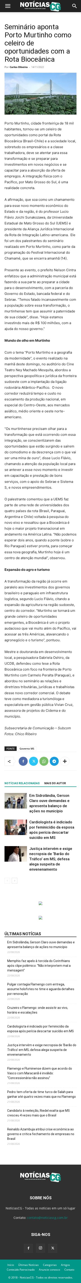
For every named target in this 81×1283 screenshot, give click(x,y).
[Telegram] (54, 761)
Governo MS (27, 748)
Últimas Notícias (28, 1265)
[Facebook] (23, 761)
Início (10, 1265)
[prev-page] (7, 880)
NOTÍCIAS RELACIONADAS (22, 783)
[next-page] (14, 880)
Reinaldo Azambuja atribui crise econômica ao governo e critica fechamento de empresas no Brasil (40, 1134)
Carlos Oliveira (19, 67)
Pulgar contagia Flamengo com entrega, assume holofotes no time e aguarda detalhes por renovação (40, 989)
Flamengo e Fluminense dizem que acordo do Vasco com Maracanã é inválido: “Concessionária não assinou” (39, 1073)
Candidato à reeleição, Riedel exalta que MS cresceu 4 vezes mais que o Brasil (38, 1113)
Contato (69, 1270)
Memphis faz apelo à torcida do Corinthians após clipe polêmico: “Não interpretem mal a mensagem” (39, 965)
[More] (65, 761)
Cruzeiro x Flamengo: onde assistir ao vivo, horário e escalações (37, 1010)
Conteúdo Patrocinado (21, 1270)
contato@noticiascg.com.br (47, 1217)
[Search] (74, 6)
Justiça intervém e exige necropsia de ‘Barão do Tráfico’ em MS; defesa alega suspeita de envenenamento (50, 859)
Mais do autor (55, 783)
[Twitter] (33, 761)
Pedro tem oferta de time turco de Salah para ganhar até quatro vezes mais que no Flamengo (41, 1094)
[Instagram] (40, 1248)
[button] (7, 6)
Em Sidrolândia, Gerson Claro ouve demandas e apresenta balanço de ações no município (41, 944)
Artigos (65, 1265)
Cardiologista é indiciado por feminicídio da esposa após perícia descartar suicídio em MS (40, 1029)
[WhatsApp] (43, 761)
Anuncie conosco (49, 1270)
